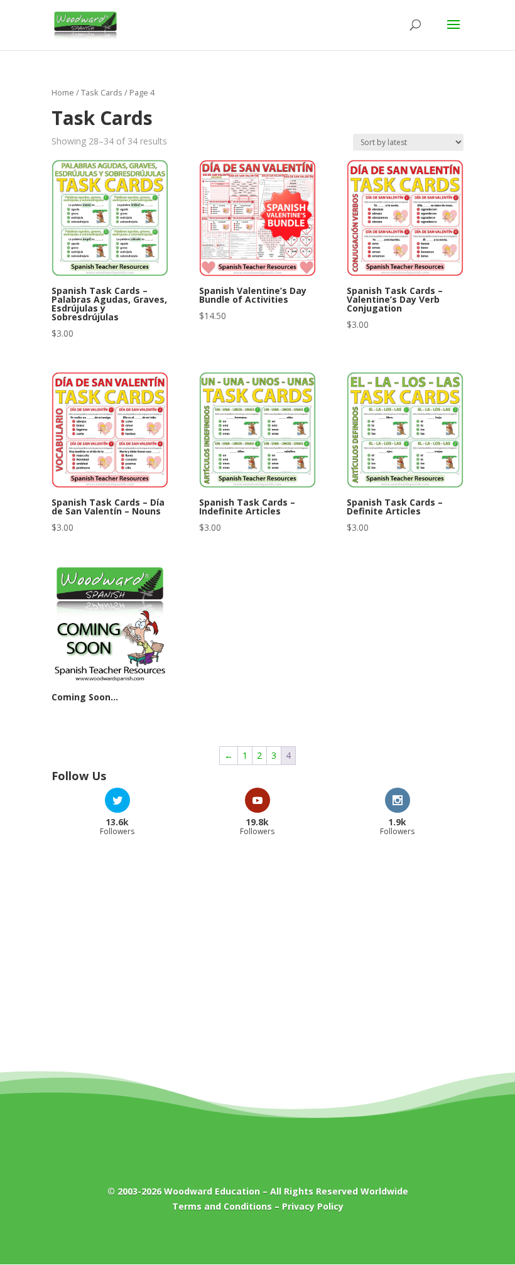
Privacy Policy (313, 1206)
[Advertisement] (258, 946)
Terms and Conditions (222, 1206)
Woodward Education (212, 1191)
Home (63, 92)
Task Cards (101, 92)
